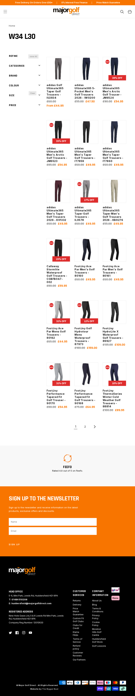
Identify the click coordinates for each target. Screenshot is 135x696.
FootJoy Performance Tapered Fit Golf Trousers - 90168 (85, 397)
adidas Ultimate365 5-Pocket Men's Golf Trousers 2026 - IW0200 (85, 91)
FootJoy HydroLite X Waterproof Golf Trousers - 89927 (113, 334)
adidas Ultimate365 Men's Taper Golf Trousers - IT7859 (85, 155)
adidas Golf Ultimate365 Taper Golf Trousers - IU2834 (55, 91)
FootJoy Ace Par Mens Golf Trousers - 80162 (56, 333)
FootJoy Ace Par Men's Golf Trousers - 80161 (113, 271)
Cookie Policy (96, 624)
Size (11, 95)
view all (33, 56)
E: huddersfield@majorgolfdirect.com (30, 603)
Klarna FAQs (76, 633)
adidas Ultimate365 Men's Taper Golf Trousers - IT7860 (113, 155)
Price (12, 105)
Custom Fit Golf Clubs (78, 620)
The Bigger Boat (50, 689)
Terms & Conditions (97, 610)
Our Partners (79, 659)
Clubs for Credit (77, 627)
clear (32, 93)
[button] (5, 11)
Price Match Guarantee (78, 611)
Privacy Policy (96, 617)
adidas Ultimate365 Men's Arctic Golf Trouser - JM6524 (112, 91)
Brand (13, 76)
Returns (77, 600)
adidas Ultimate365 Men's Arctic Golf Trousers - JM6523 (57, 155)
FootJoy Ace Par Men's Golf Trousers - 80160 (85, 271)
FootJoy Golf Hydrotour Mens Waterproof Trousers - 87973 (83, 336)
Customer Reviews (78, 654)
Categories (17, 66)
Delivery (77, 604)
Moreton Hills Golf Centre (96, 632)
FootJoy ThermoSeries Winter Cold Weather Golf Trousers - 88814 (112, 398)
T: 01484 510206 (18, 599)
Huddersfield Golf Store (99, 640)
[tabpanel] (67, 463)
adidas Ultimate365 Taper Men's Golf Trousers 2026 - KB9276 (113, 213)
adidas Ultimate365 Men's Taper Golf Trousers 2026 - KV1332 (56, 213)
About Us (97, 600)
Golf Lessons (99, 646)
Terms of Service (77, 640)
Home (12, 25)
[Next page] (94, 427)
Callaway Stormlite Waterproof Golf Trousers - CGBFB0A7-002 (57, 274)
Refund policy (76, 647)
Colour (14, 85)
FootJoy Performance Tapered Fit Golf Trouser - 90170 (56, 397)
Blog (94, 604)
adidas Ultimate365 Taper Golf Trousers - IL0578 (83, 213)
